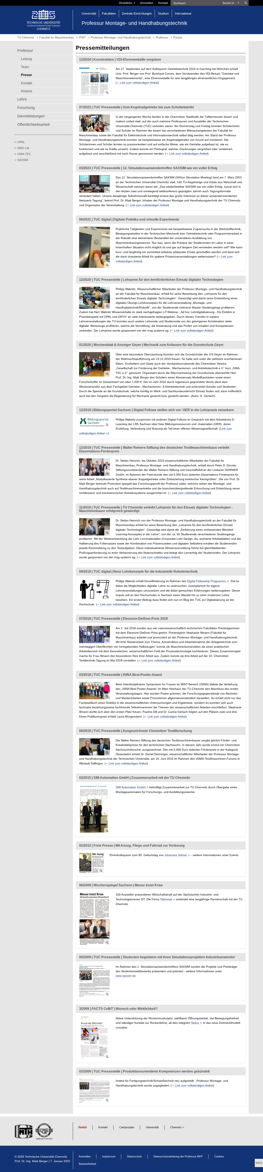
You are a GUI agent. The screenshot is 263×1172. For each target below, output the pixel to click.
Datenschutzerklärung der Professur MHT (178, 1156)
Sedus (195, 1022)
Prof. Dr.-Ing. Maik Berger (31, 1161)
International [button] (183, 13)
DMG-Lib (23, 148)
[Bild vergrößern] (94, 81)
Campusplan (126, 1127)
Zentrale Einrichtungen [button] (137, 13)
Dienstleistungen (31, 116)
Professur (25, 51)
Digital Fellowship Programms (206, 581)
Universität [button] (89, 13)
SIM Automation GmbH (130, 787)
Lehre (22, 99)
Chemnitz (176, 1127)
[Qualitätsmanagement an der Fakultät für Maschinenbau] (45, 1132)
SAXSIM (22, 160)
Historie (26, 91)
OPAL (21, 142)
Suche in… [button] (230, 3)
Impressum (108, 1156)
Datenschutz (134, 1156)
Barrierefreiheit (87, 1164)
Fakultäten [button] (109, 13)
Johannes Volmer (175, 855)
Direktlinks (126, 3)
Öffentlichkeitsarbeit (33, 125)
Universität (152, 1127)
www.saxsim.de (126, 975)
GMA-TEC (24, 154)
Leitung (26, 59)
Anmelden (146, 3)
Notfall (82, 1127)
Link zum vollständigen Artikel (139, 82)
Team (25, 67)
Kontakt (163, 3)
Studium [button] (163, 13)
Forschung (26, 108)
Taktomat (166, 899)
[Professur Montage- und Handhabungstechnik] (24, 1132)
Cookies (219, 1156)
